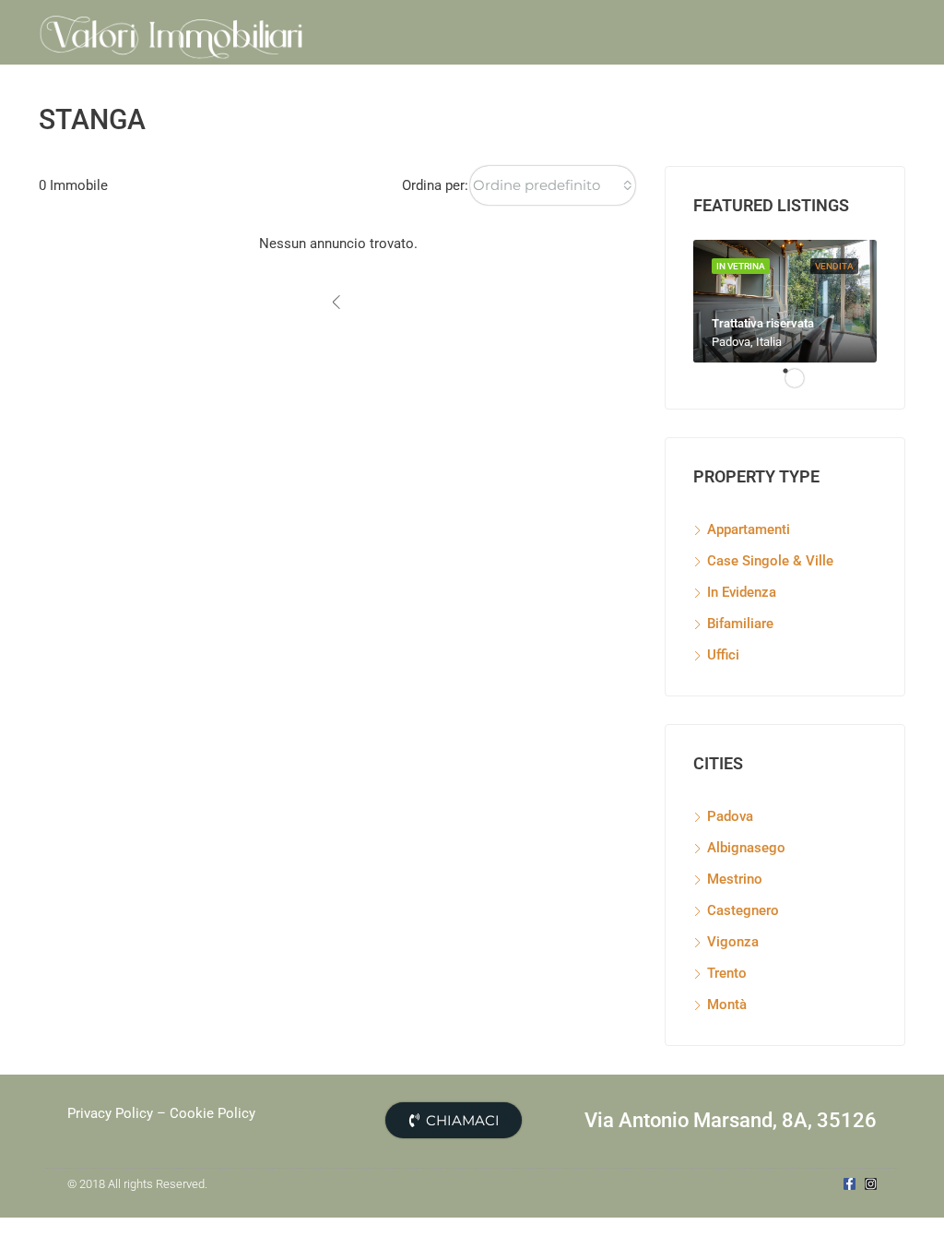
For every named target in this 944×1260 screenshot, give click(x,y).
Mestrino (734, 879)
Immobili (386, 102)
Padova (730, 816)
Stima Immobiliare (504, 102)
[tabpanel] (785, 301)
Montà (727, 1004)
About (313, 102)
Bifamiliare (740, 623)
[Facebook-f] (850, 1184)
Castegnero (743, 910)
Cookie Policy (212, 1113)
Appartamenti (748, 529)
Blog (730, 102)
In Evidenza (741, 592)
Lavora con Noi (824, 102)
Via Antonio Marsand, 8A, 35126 (730, 1120)
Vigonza (733, 941)
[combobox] (552, 185)
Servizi (616, 102)
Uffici (723, 655)
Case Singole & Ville (770, 561)
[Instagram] (871, 1184)
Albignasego (746, 847)
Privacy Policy (110, 1113)
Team (676, 102)
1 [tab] (794, 378)
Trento (727, 973)
